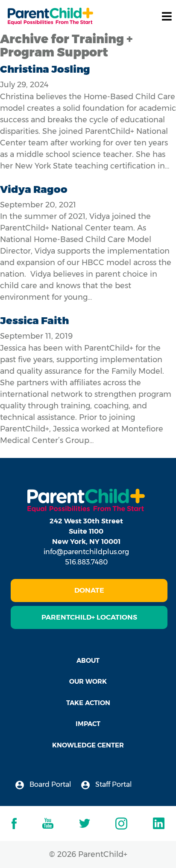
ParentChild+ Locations (89, 617)
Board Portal (49, 784)
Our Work (88, 681)
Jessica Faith (34, 320)
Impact (88, 724)
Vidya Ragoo (33, 189)
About (88, 660)
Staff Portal (113, 784)
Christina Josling (45, 69)
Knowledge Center (88, 745)
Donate (89, 590)
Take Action (88, 703)
